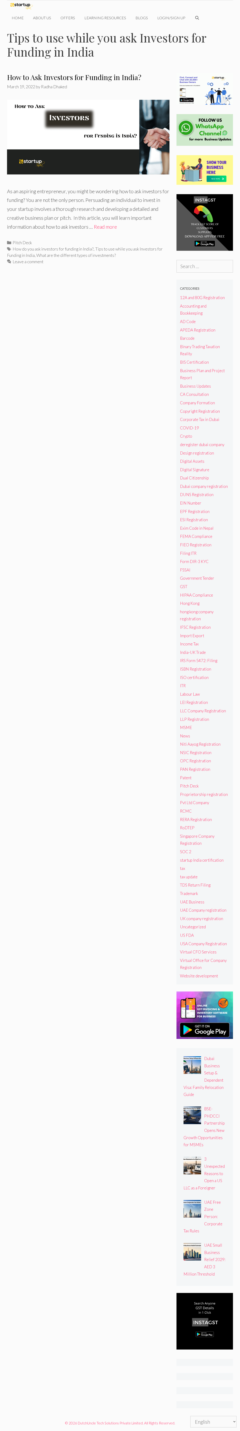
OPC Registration (195, 760)
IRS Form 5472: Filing (198, 660)
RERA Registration (196, 819)
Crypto (186, 436)
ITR (183, 685)
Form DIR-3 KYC (194, 561)
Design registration (197, 453)
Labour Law (190, 694)
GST (183, 586)
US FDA (187, 935)
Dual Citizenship (194, 477)
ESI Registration (194, 519)
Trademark (189, 893)
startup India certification (202, 860)
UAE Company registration (203, 910)
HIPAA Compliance (196, 595)
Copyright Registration (200, 411)
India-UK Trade (193, 652)
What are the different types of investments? (76, 255)
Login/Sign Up (171, 17)
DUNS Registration (197, 494)
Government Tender (197, 578)
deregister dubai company (202, 444)
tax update (189, 876)
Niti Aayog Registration (200, 744)
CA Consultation (194, 394)
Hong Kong (189, 603)
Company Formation (197, 402)
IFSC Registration (195, 627)
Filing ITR (188, 553)
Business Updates (195, 386)
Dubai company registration (204, 486)
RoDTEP (187, 827)
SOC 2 (185, 851)
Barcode (187, 338)
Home (18, 17)
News (185, 735)
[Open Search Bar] (197, 18)
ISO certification (194, 677)
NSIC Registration (195, 752)
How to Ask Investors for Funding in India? (74, 77)
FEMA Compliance (196, 536)
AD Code (188, 321)
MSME (186, 727)
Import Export (192, 635)
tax (182, 868)
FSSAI (185, 569)
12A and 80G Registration (202, 297)
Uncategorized (193, 926)
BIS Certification (194, 362)
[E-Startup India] (22, 6)
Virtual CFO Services (198, 951)
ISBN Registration (195, 669)
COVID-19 (189, 427)
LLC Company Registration (203, 710)
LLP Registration (194, 719)
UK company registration (201, 918)
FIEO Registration (195, 544)
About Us (42, 17)
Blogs (141, 17)
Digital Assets (192, 461)
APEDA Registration (197, 330)
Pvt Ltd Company (194, 802)
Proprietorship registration (204, 794)
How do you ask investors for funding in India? (53, 248)
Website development (199, 975)
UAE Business (192, 901)
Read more (105, 227)
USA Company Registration (203, 943)
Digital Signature (194, 469)
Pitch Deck (22, 242)
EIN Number (190, 503)
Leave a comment (28, 261)
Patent (185, 777)
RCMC (186, 811)
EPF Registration (195, 511)
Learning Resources (105, 17)
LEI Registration (194, 702)
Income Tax (189, 643)
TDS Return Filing (195, 885)
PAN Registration (195, 769)
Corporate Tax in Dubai (199, 419)
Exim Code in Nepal (197, 528)
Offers (67, 17)
